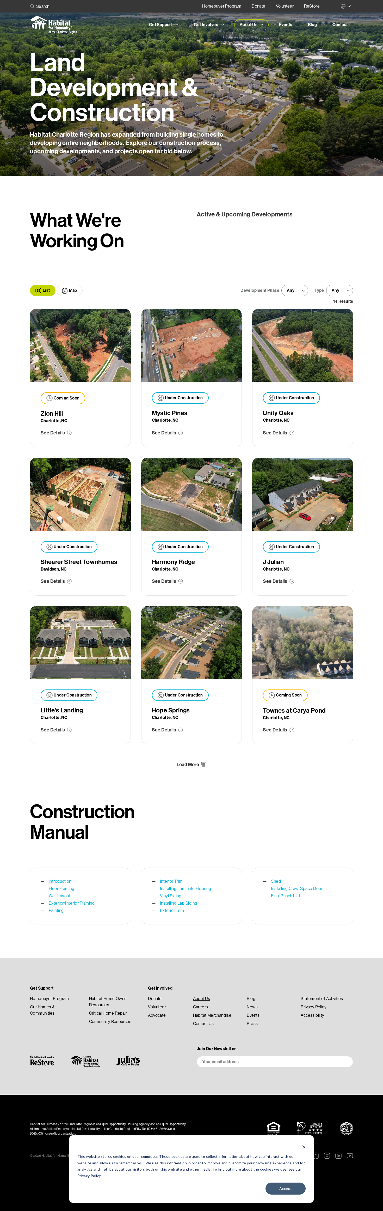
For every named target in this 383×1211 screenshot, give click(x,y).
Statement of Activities (322, 998)
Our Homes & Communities (42, 1010)
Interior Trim (171, 881)
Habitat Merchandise (212, 1015)
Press (252, 1023)
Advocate (157, 1015)
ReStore (312, 6)
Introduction (60, 881)
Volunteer (285, 6)
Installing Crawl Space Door (297, 888)
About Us (201, 998)
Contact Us (203, 1023)
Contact (340, 24)
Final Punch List (285, 895)
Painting (56, 910)
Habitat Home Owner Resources (108, 1001)
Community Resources (110, 1021)
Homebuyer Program (221, 6)
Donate (258, 6)
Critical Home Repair (108, 1013)
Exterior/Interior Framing (72, 903)
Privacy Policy (89, 1175)
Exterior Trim (172, 910)
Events (285, 24)
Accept (285, 1188)
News (252, 1006)
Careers (200, 1006)
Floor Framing (61, 888)
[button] (42, 290)
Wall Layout (59, 895)
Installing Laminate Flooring (185, 888)
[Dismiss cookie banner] (304, 1146)
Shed (276, 881)
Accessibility (312, 1015)
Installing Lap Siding (178, 903)
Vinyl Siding (171, 895)
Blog (312, 24)
